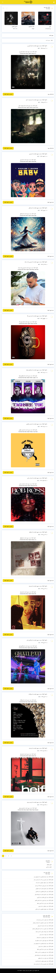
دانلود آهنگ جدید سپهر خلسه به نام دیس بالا (37, 316)
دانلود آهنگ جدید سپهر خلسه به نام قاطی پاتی (37, 640)
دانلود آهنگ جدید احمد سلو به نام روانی (45, 925)
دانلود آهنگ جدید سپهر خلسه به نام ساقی (38, 208)
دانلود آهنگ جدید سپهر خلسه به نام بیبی (38, 154)
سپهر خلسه (27, 51)
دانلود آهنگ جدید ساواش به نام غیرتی (45, 906)
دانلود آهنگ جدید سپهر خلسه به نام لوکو (38, 532)
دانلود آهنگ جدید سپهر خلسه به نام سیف (38, 586)
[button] (54, 2)
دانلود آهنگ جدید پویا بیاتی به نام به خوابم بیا (44, 940)
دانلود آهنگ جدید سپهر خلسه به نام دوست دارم (36, 100)
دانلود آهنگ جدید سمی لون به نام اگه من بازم (44, 885)
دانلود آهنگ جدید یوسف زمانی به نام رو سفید (44, 931)
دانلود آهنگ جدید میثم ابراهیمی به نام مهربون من (43, 876)
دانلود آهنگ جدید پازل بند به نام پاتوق (45, 958)
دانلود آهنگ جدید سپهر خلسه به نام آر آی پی (37, 46)
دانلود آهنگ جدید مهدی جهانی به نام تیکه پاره (44, 961)
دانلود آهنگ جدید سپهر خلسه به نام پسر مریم (37, 802)
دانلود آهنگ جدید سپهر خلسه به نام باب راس (37, 478)
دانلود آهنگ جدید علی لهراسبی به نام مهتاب (45, 937)
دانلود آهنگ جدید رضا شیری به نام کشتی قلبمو (44, 900)
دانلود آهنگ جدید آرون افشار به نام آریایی (45, 897)
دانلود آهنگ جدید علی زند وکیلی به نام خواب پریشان (43, 922)
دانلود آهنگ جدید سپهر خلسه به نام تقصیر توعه (36, 370)
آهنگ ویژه (50, 94)
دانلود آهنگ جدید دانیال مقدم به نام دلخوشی (44, 888)
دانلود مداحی (49, 867)
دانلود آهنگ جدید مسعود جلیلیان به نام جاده (44, 882)
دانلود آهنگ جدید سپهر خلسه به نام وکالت (38, 694)
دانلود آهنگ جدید (33, 51)
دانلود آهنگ (49, 864)
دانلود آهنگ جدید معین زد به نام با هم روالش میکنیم (43, 928)
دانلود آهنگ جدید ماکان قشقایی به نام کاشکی (44, 891)
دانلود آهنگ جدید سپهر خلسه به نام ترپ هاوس (36, 424)
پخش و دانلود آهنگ (8, 94)
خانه (52, 40)
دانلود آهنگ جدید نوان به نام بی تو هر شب (44, 920)
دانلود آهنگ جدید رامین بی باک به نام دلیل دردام (43, 879)
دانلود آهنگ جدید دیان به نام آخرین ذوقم (45, 903)
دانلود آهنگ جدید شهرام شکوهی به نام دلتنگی (44, 909)
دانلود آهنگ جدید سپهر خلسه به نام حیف (38, 748)
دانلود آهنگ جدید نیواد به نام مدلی (46, 934)
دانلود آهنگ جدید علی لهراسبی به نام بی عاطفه (44, 952)
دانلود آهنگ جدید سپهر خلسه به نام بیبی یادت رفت (36, 262)
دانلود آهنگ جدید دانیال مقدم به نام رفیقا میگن (44, 894)
